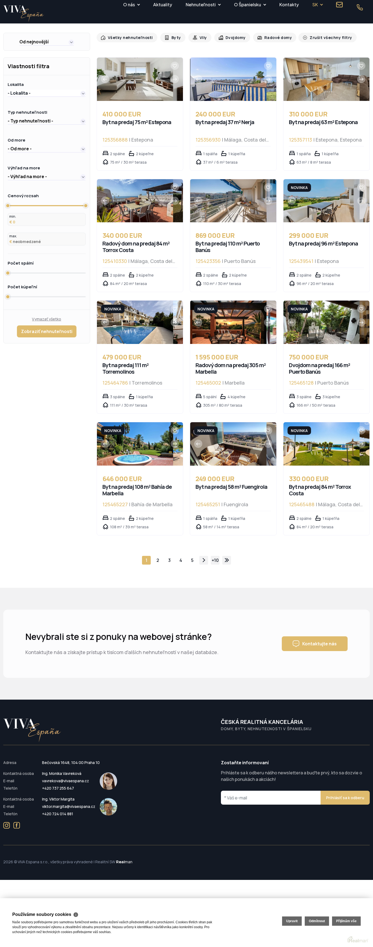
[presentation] (105, 79)
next (203, 560)
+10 (215, 560)
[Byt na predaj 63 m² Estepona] (321, 79)
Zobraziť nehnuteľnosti (46, 331)
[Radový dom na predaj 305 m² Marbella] (228, 322)
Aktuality (162, 4)
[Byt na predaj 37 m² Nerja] (228, 79)
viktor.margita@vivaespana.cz (68, 806)
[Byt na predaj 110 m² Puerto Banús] (228, 201)
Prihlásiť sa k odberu (345, 797)
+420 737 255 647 (58, 788)
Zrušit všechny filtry (323, 37)
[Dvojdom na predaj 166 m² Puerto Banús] (321, 322)
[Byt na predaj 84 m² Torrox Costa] (321, 444)
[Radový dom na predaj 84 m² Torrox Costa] (135, 201)
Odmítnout (317, 921)
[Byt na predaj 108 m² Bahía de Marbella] (135, 444)
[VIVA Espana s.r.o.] (23, 13)
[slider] (7, 205)
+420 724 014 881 (57, 813)
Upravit (292, 921)
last (226, 560)
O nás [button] (129, 4)
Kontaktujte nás (319, 644)
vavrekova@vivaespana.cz (65, 780)
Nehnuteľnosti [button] (201, 4)
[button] (46, 42)
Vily (199, 37)
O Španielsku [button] (247, 4)
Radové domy (272, 37)
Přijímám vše (346, 921)
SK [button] (315, 4)
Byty (173, 37)
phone (359, 7)
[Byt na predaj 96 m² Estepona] (321, 201)
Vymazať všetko (46, 319)
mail (339, 5)
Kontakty (289, 4)
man (124, 861)
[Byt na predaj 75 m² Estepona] (135, 79)
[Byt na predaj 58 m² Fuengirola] (228, 444)
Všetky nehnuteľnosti (129, 37)
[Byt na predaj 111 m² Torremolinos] (135, 322)
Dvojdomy (231, 37)
